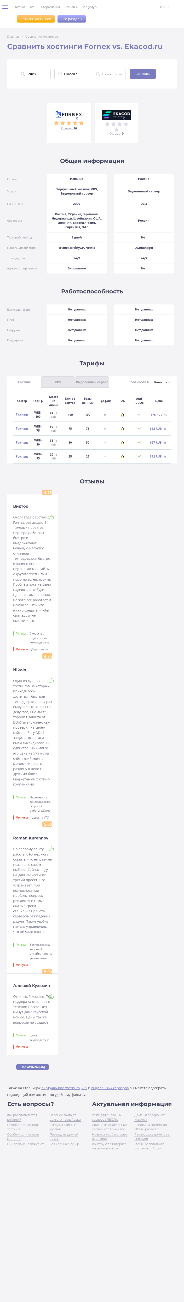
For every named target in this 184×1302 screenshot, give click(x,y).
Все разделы (71, 19)
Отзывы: (69, 128)
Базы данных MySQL (65, 1144)
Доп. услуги (90, 7)
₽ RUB (164, 7)
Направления (50, 7)
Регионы (71, 7)
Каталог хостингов (36, 19)
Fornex (22, 414)
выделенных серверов (110, 1088)
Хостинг (19, 7)
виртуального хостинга (60, 1088)
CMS (33, 7)
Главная (13, 36)
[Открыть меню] (7, 7)
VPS (84, 1088)
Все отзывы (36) (33, 1067)
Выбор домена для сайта (26, 1144)
